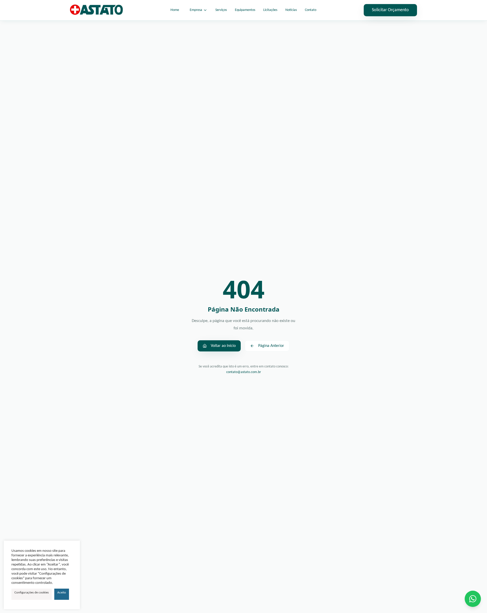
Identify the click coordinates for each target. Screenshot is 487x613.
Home (174, 10)
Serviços (221, 10)
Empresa (196, 10)
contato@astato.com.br (243, 372)
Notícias (291, 10)
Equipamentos (245, 10)
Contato (310, 10)
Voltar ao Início (223, 346)
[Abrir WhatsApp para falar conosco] (473, 599)
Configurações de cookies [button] (31, 592)
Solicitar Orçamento (390, 10)
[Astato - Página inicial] (96, 10)
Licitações (270, 10)
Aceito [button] (61, 592)
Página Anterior (271, 346)
